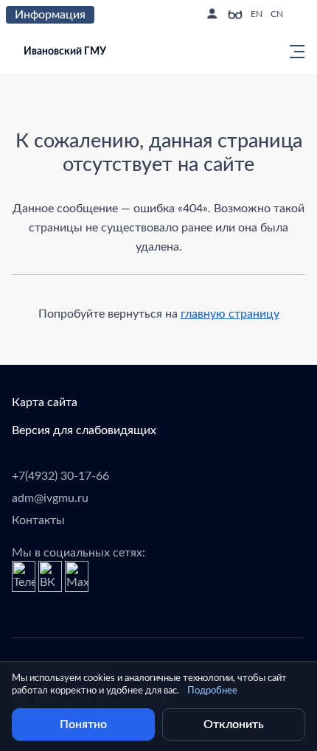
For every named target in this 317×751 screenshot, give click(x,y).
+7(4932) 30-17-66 (60, 476)
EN (256, 14)
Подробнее (212, 691)
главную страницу (230, 314)
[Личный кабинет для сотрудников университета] (211, 14)
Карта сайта (44, 402)
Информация (50, 15)
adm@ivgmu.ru (50, 498)
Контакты (38, 520)
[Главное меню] (292, 51)
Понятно (83, 724)
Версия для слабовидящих (84, 430)
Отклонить (233, 724)
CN (277, 14)
